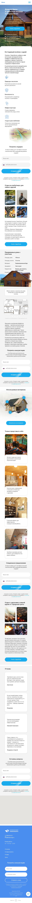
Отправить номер (16, 171)
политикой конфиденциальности (16, 887)
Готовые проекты (9, 852)
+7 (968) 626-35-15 (9, 836)
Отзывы (7, 854)
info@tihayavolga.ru (9, 837)
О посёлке (7, 849)
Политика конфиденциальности (16, 893)
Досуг (6, 857)
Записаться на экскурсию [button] (16, 423)
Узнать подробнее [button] (15, 28)
